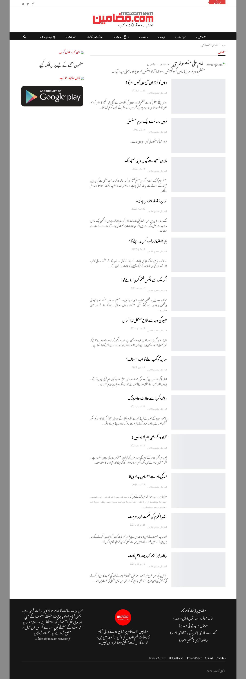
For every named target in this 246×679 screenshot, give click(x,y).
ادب (162, 36)
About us (221, 657)
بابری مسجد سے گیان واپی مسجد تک (145, 160)
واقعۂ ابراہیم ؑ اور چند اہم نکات (147, 555)
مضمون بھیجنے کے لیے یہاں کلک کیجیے (61, 65)
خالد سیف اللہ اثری (200, 617)
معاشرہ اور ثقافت (95, 36)
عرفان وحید (201, 625)
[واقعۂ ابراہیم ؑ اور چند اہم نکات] (198, 569)
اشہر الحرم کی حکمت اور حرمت (147, 516)
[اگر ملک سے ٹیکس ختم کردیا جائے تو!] (198, 294)
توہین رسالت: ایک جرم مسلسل (147, 121)
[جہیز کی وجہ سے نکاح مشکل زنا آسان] (198, 334)
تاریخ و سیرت (122, 36)
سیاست (182, 36)
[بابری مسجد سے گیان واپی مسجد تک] (198, 174)
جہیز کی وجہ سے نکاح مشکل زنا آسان (144, 320)
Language (47, 36)
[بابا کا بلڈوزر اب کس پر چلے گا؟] (198, 255)
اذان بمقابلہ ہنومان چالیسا (151, 200)
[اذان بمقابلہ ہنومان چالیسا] (198, 214)
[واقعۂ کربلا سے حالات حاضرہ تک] (198, 412)
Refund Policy (176, 657)
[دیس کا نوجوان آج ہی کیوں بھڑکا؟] (198, 96)
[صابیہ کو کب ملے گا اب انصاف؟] (198, 373)
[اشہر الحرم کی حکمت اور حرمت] (198, 530)
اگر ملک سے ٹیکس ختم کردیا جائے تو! (144, 279)
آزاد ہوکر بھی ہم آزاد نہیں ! (149, 437)
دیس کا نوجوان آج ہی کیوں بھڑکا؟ (146, 82)
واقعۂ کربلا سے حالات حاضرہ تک (147, 398)
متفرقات (72, 36)
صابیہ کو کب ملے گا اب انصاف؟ (146, 359)
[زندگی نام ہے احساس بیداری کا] (198, 490)
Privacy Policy (194, 657)
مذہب (144, 36)
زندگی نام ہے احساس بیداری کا (148, 476)
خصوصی (202, 36)
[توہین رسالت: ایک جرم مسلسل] (198, 135)
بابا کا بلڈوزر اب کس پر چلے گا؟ (148, 240)
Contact (209, 657)
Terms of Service (157, 657)
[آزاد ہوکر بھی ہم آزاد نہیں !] (198, 451)
